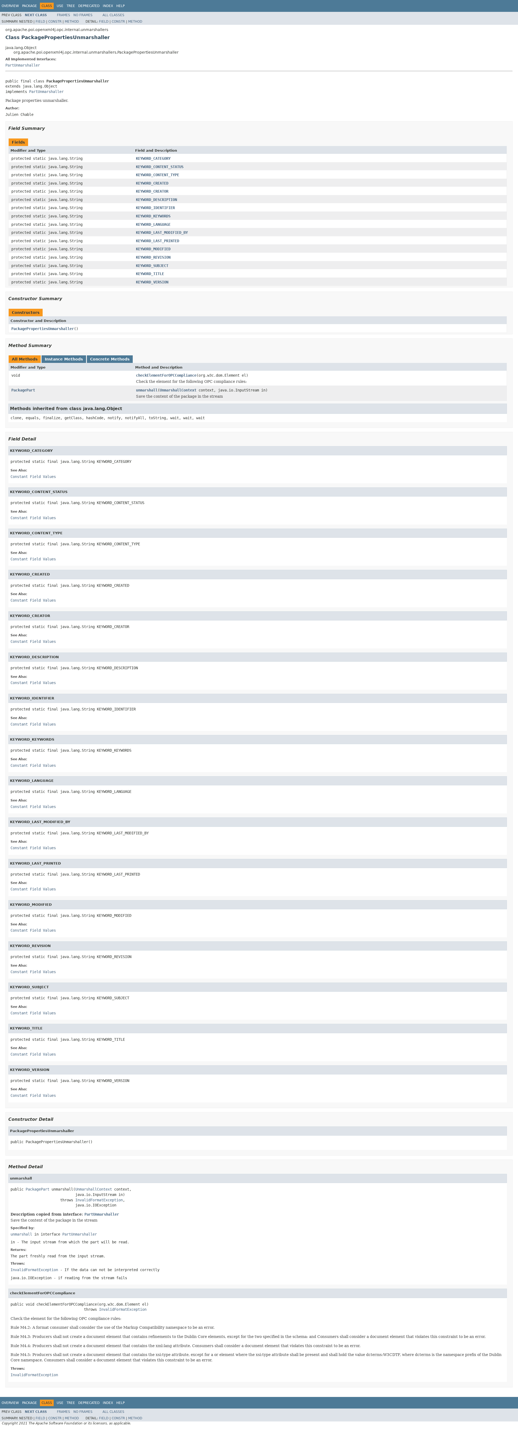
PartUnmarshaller (22, 65)
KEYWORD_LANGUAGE (153, 224)
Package (29, 6)
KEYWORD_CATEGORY (153, 158)
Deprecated (89, 6)
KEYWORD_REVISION (153, 257)
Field (40, 21)
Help (120, 6)
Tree (71, 6)
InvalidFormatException (99, 1200)
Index (108, 6)
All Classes (113, 15)
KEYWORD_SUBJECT (152, 265)
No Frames (83, 15)
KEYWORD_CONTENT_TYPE (157, 175)
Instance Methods (64, 359)
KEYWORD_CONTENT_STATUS (159, 167)
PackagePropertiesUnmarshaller (42, 329)
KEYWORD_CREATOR (152, 191)
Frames (63, 15)
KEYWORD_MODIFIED (153, 249)
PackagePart (23, 390)
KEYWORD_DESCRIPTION (156, 199)
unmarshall (147, 390)
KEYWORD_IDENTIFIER (155, 208)
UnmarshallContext (178, 390)
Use (60, 6)
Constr (55, 21)
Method (72, 21)
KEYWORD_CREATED (152, 183)
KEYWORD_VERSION (152, 282)
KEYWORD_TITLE (150, 274)
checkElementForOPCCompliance (166, 375)
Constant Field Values (33, 476)
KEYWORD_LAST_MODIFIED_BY (162, 232)
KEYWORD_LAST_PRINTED (157, 241)
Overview (10, 6)
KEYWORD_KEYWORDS (153, 216)
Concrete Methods (110, 359)
